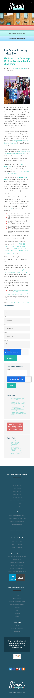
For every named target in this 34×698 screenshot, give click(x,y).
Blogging (13, 449)
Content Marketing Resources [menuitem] (17, 562)
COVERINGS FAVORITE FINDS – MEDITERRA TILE (14, 246)
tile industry (12, 302)
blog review (14, 444)
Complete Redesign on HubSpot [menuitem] (17, 521)
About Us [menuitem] (17, 595)
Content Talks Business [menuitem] (17, 541)
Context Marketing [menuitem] (17, 494)
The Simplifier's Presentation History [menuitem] (17, 601)
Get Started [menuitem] (17, 631)
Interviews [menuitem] (17, 616)
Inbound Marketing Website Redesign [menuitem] (17, 518)
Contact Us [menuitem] (17, 625)
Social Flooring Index (16, 448)
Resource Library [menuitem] (17, 559)
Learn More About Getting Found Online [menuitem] (17, 556)
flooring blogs (15, 442)
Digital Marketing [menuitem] (17, 488)
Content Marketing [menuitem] (17, 491)
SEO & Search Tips (16, 450)
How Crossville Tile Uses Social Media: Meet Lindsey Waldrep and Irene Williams (18, 403)
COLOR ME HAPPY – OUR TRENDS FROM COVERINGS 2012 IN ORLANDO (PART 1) (16, 251)
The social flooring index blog (17, 38)
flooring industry (15, 443)
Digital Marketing (15, 447)
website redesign (15, 453)
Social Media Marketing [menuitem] (17, 497)
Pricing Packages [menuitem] (17, 506)
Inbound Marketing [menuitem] (17, 485)
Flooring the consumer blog (17, 33)
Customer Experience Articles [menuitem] (17, 604)
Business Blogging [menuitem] (17, 503)
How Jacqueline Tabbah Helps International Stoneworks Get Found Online (17, 400)
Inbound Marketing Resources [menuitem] (17, 568)
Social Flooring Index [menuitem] (17, 547)
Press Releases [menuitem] (17, 613)
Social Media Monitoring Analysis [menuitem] (17, 500)
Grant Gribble (8, 208)
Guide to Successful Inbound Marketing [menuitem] (17, 571)
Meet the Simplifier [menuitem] (17, 598)
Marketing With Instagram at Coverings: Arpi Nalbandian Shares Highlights (18, 413)
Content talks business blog (17, 28)
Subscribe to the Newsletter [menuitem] (17, 628)
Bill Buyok (20, 177)
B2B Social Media (23, 302)
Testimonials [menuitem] (17, 607)
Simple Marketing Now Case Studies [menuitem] (17, 515)
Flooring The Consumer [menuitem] (17, 544)
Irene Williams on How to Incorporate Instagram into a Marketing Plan (17, 410)
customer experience (16, 452)
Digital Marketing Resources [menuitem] (17, 565)
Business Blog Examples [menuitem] (17, 524)
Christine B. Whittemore (19, 68)
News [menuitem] (17, 610)
